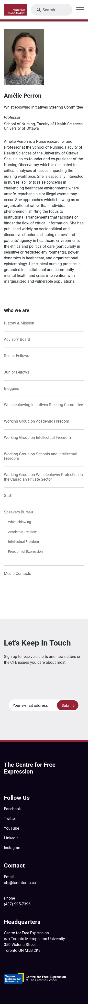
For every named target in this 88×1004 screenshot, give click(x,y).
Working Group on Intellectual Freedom (37, 437)
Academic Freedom (22, 532)
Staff (8, 495)
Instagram (13, 847)
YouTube (11, 828)
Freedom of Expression (25, 552)
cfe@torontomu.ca (20, 882)
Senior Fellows (16, 356)
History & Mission (19, 323)
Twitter (10, 818)
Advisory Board (17, 339)
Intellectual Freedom (23, 542)
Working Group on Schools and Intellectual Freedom (40, 456)
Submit (68, 705)
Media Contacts (17, 573)
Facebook (12, 809)
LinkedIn (11, 838)
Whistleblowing (19, 522)
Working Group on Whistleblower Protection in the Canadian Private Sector (43, 477)
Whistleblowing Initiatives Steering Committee (43, 405)
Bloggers (11, 388)
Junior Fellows (16, 372)
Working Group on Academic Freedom (36, 421)
